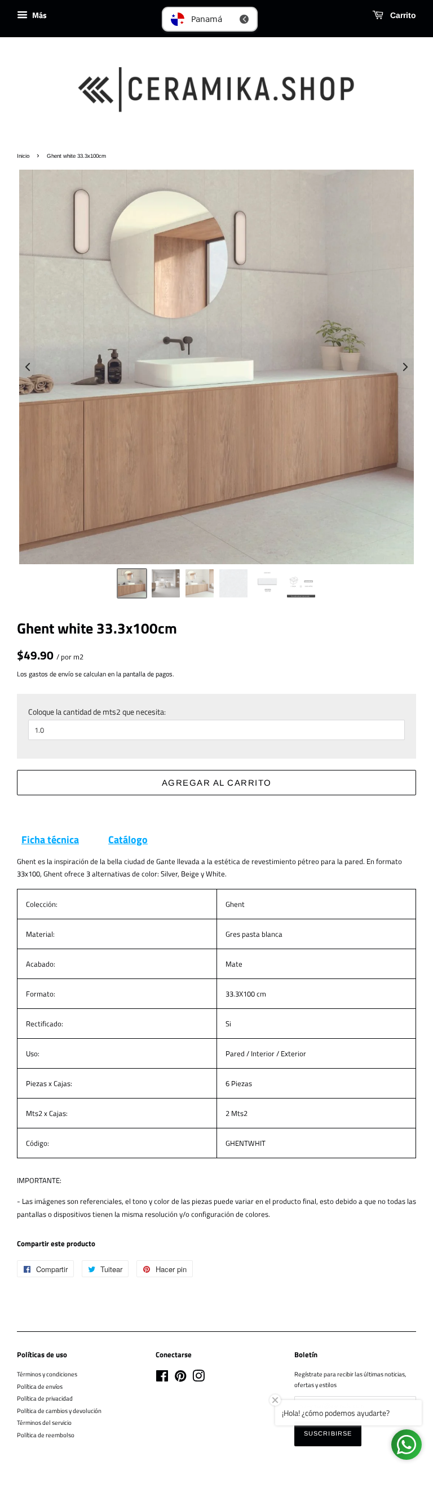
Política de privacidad (45, 1398)
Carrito (402, 15)
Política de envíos (40, 1386)
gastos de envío (51, 673)
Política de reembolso (45, 1435)
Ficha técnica (50, 839)
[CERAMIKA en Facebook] (162, 1378)
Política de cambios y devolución (59, 1410)
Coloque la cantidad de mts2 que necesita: (97, 712)
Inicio (23, 156)
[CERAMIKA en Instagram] (198, 1378)
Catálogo (128, 839)
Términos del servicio (44, 1422)
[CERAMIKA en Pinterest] (180, 1378)
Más (38, 15)
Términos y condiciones (47, 1374)
